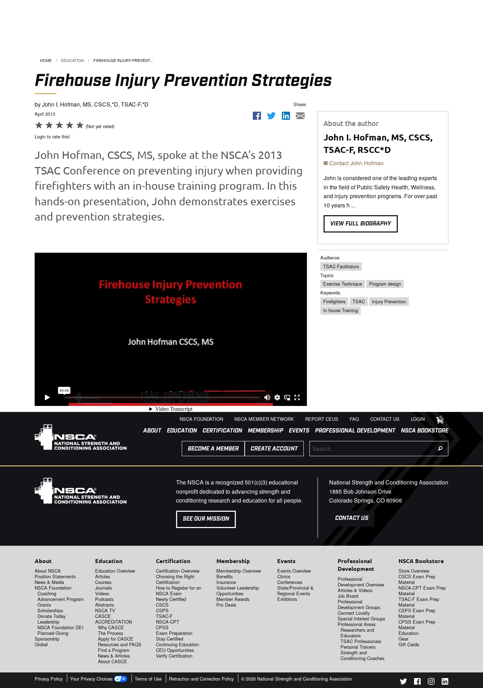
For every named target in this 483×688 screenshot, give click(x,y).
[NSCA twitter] (403, 682)
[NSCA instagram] (431, 682)
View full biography (360, 224)
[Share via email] (300, 116)
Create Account (274, 449)
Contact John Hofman (356, 163)
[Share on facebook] (257, 116)
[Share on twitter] (271, 116)
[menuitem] (149, 431)
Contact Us (351, 518)
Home (46, 60)
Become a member (213, 449)
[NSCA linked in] (445, 682)
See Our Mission (206, 519)
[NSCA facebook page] (417, 682)
